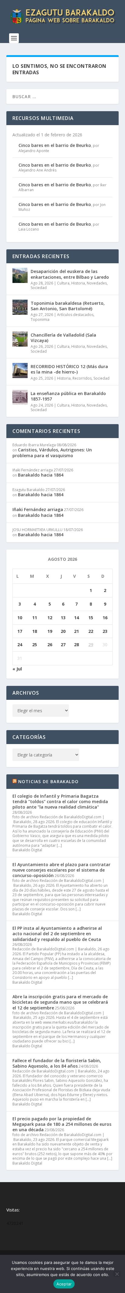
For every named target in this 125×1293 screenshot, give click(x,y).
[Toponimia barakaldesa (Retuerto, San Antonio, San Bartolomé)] (20, 307)
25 (34, 644)
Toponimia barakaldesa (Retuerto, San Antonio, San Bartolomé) (68, 305)
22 (90, 631)
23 (105, 631)
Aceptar (64, 1283)
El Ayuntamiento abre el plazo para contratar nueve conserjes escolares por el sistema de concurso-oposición (61, 870)
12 (49, 617)
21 (76, 631)
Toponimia (40, 319)
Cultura (63, 283)
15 (90, 617)
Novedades (97, 283)
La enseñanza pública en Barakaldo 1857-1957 (68, 396)
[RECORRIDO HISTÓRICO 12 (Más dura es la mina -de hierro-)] (20, 370)
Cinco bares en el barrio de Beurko (55, 145)
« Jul (17, 669)
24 (19, 644)
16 (105, 617)
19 (49, 631)
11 (34, 617)
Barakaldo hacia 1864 (40, 475)
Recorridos (82, 378)
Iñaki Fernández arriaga (37, 509)
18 (34, 631)
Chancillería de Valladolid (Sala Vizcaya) (63, 337)
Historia (78, 283)
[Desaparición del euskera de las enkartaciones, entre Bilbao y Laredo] (20, 275)
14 (76, 617)
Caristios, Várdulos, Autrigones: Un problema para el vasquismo (52, 452)
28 (76, 644)
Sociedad (39, 287)
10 (19, 617)
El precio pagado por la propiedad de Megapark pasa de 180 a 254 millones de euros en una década (61, 1124)
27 (63, 644)
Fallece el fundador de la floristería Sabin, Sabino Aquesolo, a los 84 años (56, 1063)
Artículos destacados (75, 314)
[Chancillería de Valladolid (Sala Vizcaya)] (20, 339)
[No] (116, 1274)
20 (63, 631)
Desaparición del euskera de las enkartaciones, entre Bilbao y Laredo (70, 274)
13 (63, 617)
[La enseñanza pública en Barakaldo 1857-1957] (20, 397)
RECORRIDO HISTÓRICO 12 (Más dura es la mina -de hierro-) (69, 369)
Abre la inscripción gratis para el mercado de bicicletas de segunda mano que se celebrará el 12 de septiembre (60, 1002)
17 (19, 631)
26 (49, 644)
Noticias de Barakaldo (48, 781)
